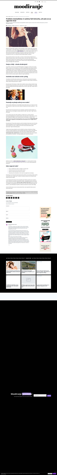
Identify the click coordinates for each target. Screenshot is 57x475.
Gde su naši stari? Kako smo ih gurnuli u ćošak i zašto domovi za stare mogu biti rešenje (43, 271)
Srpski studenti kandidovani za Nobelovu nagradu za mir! (43, 285)
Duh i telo (12, 16)
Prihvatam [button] (54, 473)
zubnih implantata (20, 50)
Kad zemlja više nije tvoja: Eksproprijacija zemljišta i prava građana (28, 271)
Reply (9, 244)
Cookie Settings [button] (50, 473)
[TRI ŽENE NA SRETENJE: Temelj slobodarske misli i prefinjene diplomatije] (13, 280)
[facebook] (35, 2)
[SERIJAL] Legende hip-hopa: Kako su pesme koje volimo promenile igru (28, 286)
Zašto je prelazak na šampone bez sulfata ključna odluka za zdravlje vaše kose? (13, 271)
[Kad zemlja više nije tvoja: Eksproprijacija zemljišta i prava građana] (28, 265)
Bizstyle (40, 12)
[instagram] (37, 2)
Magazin (9, 16)
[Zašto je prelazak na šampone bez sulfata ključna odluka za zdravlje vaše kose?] (13, 265)
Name (7, 211)
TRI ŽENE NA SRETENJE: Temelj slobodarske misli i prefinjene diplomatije (12, 286)
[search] (42, 1)
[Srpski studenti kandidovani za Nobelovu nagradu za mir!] (44, 280)
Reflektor (22, 12)
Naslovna (17, 12)
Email (7, 214)
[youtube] (39, 2)
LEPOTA (36, 12)
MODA (32, 12)
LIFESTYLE (27, 12)
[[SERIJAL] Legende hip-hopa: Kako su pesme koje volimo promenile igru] (28, 280)
